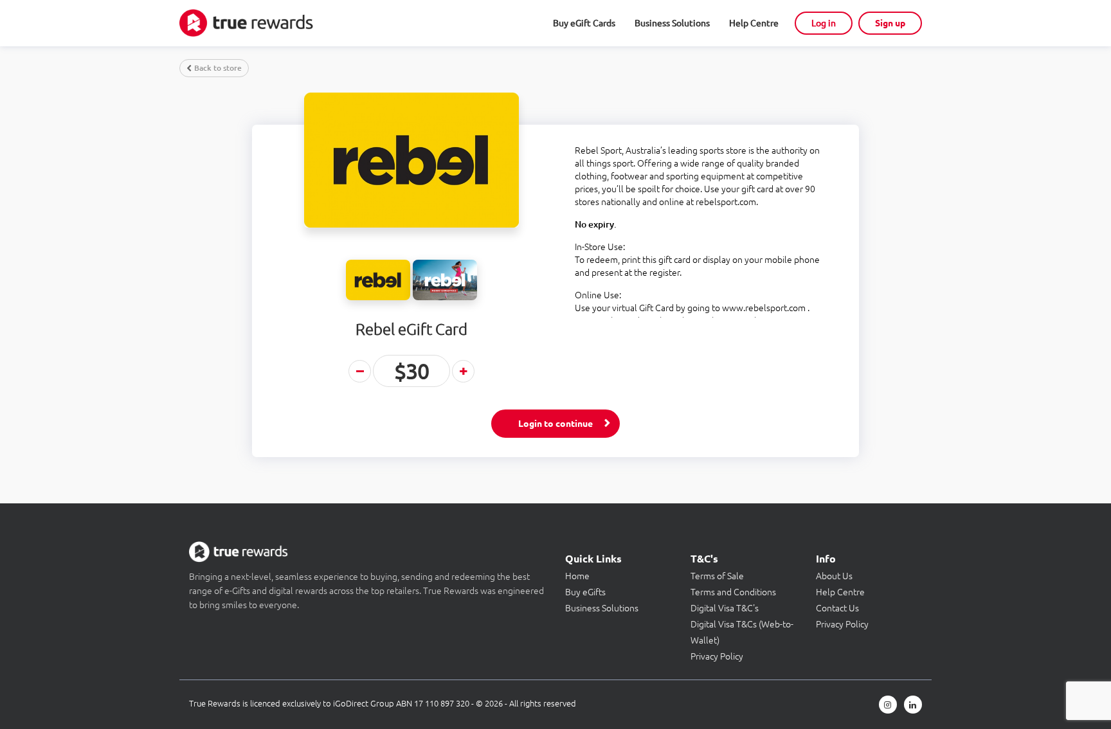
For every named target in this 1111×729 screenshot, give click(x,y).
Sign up (890, 23)
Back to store (218, 68)
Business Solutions (672, 23)
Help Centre (754, 23)
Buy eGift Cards (584, 23)
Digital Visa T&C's (725, 608)
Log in (823, 23)
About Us (834, 576)
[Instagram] (888, 705)
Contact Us (837, 608)
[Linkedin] (913, 705)
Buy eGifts (585, 592)
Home (577, 576)
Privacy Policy (717, 656)
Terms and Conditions (733, 592)
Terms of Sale (717, 576)
